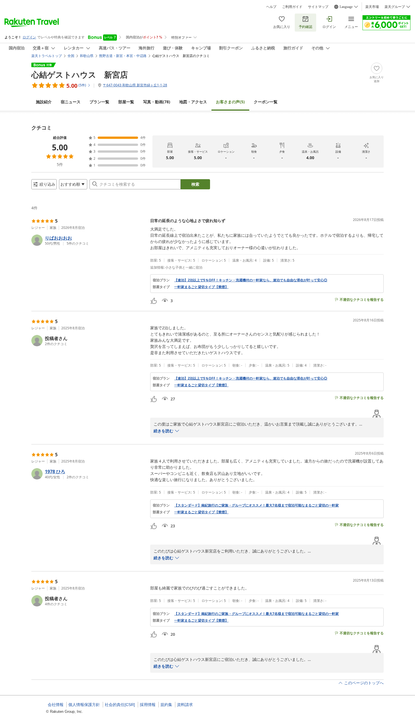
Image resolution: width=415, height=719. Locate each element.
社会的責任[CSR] (120, 704)
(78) (156, 101)
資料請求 (185, 704)
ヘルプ (271, 7)
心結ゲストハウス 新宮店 (79, 74)
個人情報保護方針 (84, 704)
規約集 (166, 704)
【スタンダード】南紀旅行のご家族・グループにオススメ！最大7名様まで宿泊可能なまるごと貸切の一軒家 (256, 505)
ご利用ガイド (292, 7)
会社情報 (56, 704)
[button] (88, 240)
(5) (230, 101)
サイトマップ (318, 7)
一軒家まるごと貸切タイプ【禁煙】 (201, 287)
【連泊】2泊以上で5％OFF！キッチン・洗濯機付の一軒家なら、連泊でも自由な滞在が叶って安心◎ (250, 280)
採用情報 (148, 704)
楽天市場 (372, 7)
